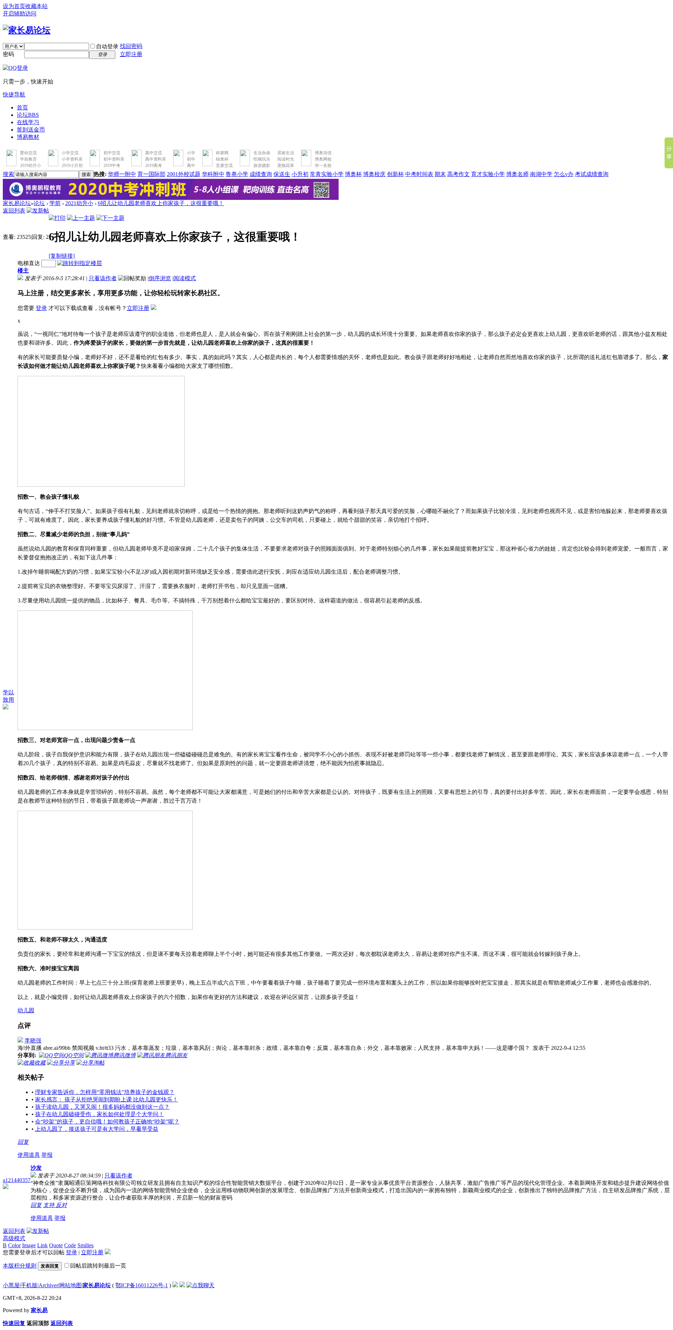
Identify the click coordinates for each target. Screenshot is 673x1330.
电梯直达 (29, 263)
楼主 (23, 271)
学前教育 (28, 159)
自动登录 (107, 46)
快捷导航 (14, 94)
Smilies (85, 1245)
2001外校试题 (183, 174)
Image (29, 1245)
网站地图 (70, 1285)
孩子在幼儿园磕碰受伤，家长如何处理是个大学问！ (99, 1114)
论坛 (28, 115)
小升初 (300, 174)
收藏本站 (36, 6)
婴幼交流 (28, 152)
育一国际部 (151, 174)
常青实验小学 (327, 174)
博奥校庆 (374, 174)
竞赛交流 (224, 165)
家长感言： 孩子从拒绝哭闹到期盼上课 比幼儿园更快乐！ (106, 1099)
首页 (22, 107)
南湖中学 (541, 174)
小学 (191, 152)
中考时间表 (419, 174)
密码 (8, 54)
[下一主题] (110, 218)
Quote (56, 1245)
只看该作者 (103, 278)
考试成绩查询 (592, 174)
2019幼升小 (30, 165)
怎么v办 (563, 174)
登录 (41, 308)
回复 (23, 1142)
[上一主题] (81, 218)
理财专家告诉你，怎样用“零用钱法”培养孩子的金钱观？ (105, 1092)
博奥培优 (323, 152)
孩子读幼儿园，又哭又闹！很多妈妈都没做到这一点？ (102, 1107)
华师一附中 (122, 174)
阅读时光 (285, 159)
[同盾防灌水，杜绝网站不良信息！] (182, 1285)
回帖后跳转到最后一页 (98, 1266)
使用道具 (29, 1155)
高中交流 (153, 152)
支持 (49, 1205)
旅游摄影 (261, 165)
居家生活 (285, 152)
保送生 (281, 174)
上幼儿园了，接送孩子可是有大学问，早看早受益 (96, 1129)
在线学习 (28, 122)
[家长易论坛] (26, 30)
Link (42, 1245)
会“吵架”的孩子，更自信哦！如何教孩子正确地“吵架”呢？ (107, 1122)
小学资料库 (72, 159)
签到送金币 (31, 130)
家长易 (39, 1310)
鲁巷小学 (237, 174)
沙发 (36, 1168)
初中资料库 (113, 159)
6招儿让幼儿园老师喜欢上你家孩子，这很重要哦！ (161, 203)
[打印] (57, 218)
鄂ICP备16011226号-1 (141, 1285)
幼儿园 (26, 1010)
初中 (191, 159)
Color (14, 1245)
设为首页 (14, 6)
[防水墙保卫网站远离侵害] (175, 1285)
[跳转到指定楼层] (79, 263)
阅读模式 (185, 278)
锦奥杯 (222, 159)
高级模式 (14, 1238)
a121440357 (16, 1180)
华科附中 (213, 174)
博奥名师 (517, 174)
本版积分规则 (19, 1266)
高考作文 (458, 174)
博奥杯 (353, 174)
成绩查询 (261, 174)
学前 (55, 203)
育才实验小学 (488, 174)
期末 (440, 174)
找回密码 (131, 46)
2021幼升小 (79, 203)
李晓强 (33, 1041)
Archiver (48, 1285)
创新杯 (395, 174)
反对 (61, 1205)
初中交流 (111, 152)
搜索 (8, 174)
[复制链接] (62, 256)
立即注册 (131, 54)
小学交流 (70, 152)
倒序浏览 (160, 278)
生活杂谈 (261, 152)
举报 (47, 1155)
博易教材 (28, 137)
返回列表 (14, 211)
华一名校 (323, 165)
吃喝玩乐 (261, 159)
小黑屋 (11, 1285)
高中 (191, 165)
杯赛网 (222, 152)
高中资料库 (155, 159)
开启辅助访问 (19, 13)
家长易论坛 (17, 203)
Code (70, 1245)
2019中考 (111, 165)
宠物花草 (285, 165)
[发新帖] (38, 211)
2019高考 (153, 165)
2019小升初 (72, 165)
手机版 (29, 1285)
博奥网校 (323, 159)
